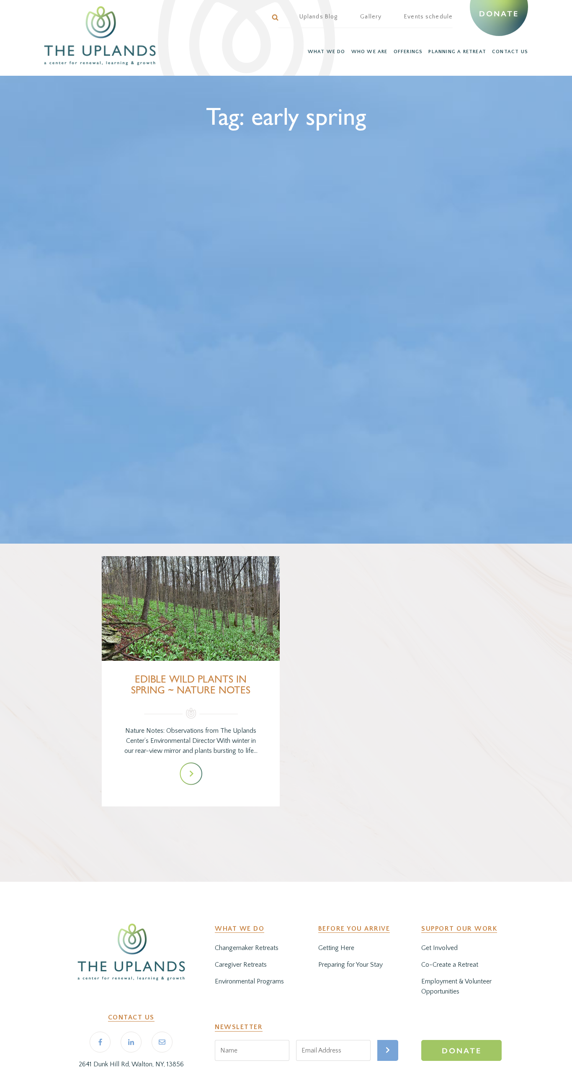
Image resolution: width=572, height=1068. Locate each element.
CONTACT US (510, 51)
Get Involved (439, 948)
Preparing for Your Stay (350, 964)
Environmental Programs (249, 981)
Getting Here (336, 948)
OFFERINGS (408, 51)
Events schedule (428, 16)
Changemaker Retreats (246, 948)
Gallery (370, 16)
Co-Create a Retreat (449, 964)
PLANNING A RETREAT (457, 51)
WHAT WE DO (326, 51)
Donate (498, 13)
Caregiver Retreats (241, 964)
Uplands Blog (318, 16)
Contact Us (131, 1017)
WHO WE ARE (369, 51)
